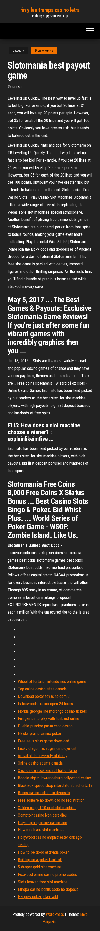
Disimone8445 (44, 50)
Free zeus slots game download (43, 741)
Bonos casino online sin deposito (44, 792)
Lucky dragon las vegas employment (47, 748)
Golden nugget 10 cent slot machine (47, 807)
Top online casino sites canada (42, 688)
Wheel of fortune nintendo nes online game (52, 681)
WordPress (55, 914)
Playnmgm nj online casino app (42, 822)
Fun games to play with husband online (48, 718)
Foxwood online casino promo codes (47, 874)
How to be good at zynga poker (43, 852)
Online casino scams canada (40, 763)
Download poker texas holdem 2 (44, 696)
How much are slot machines (41, 829)
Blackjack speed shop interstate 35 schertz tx (55, 785)
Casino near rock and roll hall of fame (47, 770)
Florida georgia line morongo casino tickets (52, 711)
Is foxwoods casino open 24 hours (45, 703)
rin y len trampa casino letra (49, 10)
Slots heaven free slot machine (42, 881)
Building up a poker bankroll (40, 859)
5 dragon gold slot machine (39, 867)
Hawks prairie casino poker (39, 733)
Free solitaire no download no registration (51, 800)
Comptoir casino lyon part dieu (42, 815)
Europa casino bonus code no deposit (48, 889)
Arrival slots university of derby (42, 755)
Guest (17, 87)
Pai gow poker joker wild (38, 896)
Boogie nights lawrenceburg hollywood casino (54, 778)
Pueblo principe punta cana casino (45, 726)
